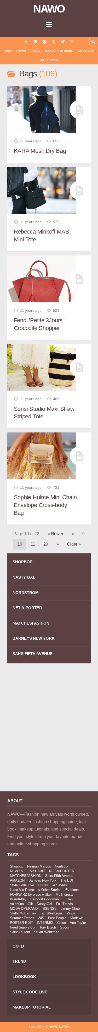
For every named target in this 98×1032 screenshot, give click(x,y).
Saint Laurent (20, 932)
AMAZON (17, 880)
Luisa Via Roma (22, 889)
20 (45, 544)
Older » (74, 544)
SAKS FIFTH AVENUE (33, 653)
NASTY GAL (24, 577)
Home (8, 50)
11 (33, 544)
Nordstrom (63, 866)
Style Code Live (22, 885)
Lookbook (24, 976)
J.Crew (68, 899)
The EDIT (67, 880)
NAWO (49, 9)
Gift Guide (86, 50)
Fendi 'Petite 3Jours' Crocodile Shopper (39, 324)
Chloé (61, 922)
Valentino (17, 904)
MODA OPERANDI (24, 908)
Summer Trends (22, 918)
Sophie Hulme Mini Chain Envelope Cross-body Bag (45, 505)
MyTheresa (64, 894)
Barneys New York (42, 880)
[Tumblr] (53, 41)
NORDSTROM (26, 592)
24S (41, 918)
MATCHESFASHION (31, 623)
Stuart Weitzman (46, 932)
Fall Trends (64, 904)
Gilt (30, 904)
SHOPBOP (22, 562)
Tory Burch (47, 927)
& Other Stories (49, 889)
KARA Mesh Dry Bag (40, 151)
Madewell (77, 918)
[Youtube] (72, 41)
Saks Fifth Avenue (59, 875)
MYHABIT (37, 871)
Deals (35, 50)
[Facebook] (26, 41)
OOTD (43, 885)
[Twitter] (62, 41)
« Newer (55, 534)
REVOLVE (18, 871)
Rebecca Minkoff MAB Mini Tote (41, 235)
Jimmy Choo (70, 908)
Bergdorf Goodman (44, 899)
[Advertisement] (49, 731)
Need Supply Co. (23, 927)
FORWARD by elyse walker (31, 894)
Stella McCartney (23, 913)
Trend (21, 50)
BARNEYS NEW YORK (34, 638)
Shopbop (16, 866)
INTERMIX (45, 922)
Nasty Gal (44, 904)
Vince (71, 913)
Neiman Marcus (39, 866)
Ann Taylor (78, 922)
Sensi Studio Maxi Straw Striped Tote (44, 413)
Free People (57, 918)
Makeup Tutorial (59, 50)
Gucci (64, 927)
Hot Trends (49, 60)
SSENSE (50, 908)
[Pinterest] (44, 41)
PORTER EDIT (21, 922)
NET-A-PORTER (27, 608)
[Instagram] (35, 41)
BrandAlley (18, 899)
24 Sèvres (59, 885)
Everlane (72, 889)
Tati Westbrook (51, 913)
